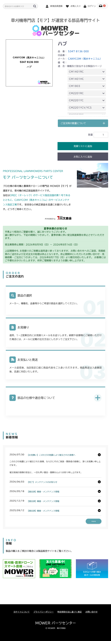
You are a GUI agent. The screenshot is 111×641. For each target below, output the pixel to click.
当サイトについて (21, 612)
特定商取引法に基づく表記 (69, 612)
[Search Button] (34, 6)
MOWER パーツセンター (55, 623)
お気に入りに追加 (83, 157)
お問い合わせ (91, 612)
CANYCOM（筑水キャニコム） (85, 59)
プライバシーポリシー (43, 612)
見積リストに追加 (83, 146)
